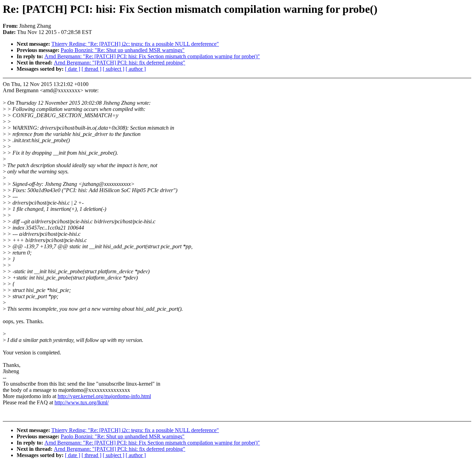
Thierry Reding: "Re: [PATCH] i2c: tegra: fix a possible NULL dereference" (135, 44)
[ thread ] (91, 69)
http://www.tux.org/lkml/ (81, 402)
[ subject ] (113, 69)
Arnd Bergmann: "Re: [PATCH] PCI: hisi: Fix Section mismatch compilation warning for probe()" (152, 56)
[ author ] (136, 69)
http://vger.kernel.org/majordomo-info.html (104, 396)
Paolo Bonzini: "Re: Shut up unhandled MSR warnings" (123, 50)
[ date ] (72, 69)
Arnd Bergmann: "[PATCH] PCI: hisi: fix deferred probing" (119, 63)
